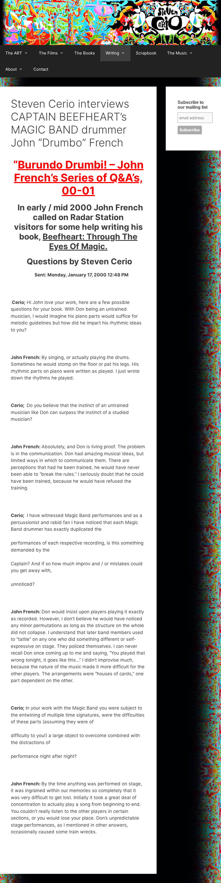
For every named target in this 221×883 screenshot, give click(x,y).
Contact (40, 69)
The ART (13, 53)
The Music (177, 53)
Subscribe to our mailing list (193, 104)
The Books (84, 53)
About (11, 69)
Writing (112, 53)
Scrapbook (146, 53)
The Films (48, 53)
